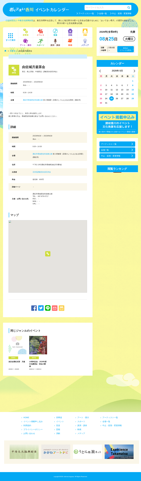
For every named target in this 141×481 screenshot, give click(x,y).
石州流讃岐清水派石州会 (42, 172)
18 (111, 94)
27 (122, 98)
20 (122, 94)
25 (111, 98)
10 (106, 90)
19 (117, 94)
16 (101, 94)
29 (133, 98)
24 (106, 98)
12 (117, 90)
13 (122, 90)
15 (133, 90)
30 (101, 103)
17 (106, 94)
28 (127, 98)
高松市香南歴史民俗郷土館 (33, 100)
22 (133, 94)
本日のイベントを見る (125, 49)
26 (117, 98)
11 (112, 90)
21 (127, 94)
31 (106, 103)
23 (101, 98)
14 (127, 90)
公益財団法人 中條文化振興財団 (19, 20)
